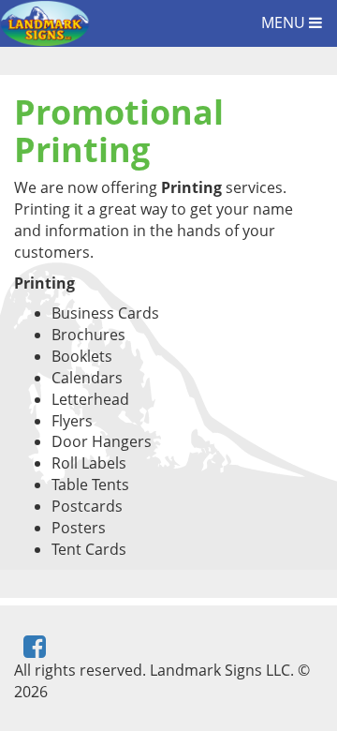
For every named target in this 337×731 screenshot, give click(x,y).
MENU (285, 22)
